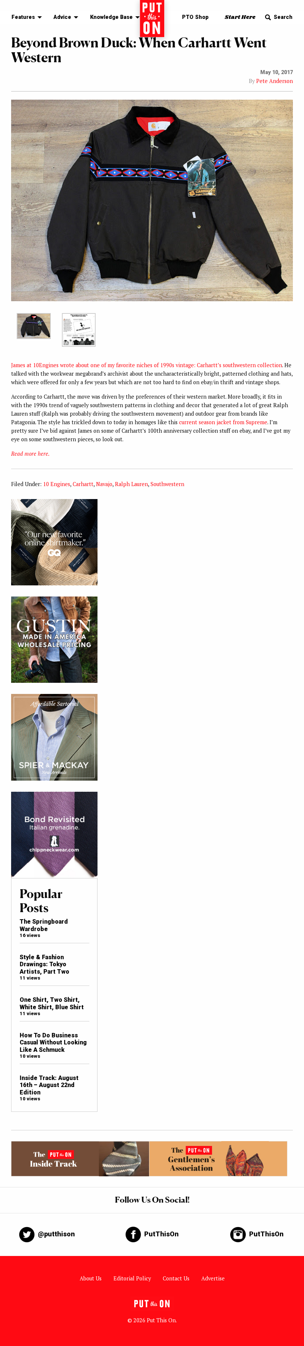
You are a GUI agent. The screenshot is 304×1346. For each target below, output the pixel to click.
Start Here (240, 17)
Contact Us (176, 1278)
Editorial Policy (132, 1278)
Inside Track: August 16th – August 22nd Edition (49, 1085)
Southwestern (167, 484)
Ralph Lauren (131, 484)
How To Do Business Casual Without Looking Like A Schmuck (53, 1042)
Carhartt (83, 484)
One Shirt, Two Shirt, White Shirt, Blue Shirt (52, 1003)
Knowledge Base (111, 17)
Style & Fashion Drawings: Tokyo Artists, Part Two (44, 964)
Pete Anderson (274, 80)
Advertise (213, 1278)
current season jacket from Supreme (223, 422)
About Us (91, 1278)
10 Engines (56, 484)
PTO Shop (195, 17)
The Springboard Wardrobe (44, 925)
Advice (62, 17)
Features (23, 17)
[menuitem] (25, 17)
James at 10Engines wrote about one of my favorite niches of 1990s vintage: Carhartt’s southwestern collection (146, 365)
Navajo (104, 484)
